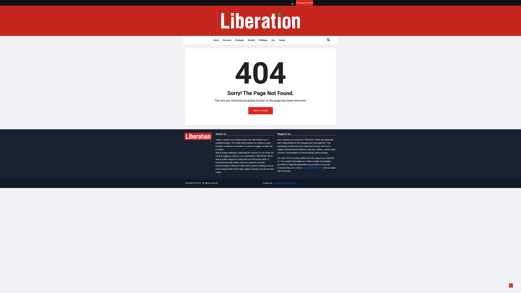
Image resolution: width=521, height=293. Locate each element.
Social (282, 40)
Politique (263, 40)
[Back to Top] (511, 285)
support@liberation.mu (313, 168)
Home (216, 40)
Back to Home (260, 111)
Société (251, 40)
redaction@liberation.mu (286, 183)
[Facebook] (292, 4)
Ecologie (239, 40)
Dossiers (227, 40)
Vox (273, 40)
